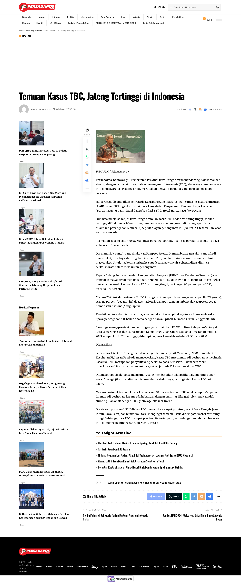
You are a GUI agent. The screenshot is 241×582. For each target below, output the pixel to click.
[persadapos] (37, 7)
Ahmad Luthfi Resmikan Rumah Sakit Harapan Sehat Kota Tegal (131, 461)
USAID (178, 482)
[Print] (205, 109)
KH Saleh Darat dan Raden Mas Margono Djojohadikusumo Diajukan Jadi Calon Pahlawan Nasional (42, 197)
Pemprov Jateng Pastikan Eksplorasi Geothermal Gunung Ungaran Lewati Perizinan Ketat (40, 285)
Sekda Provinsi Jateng (164, 482)
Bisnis (22, 161)
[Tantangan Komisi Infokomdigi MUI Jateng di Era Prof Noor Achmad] (31, 323)
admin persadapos (40, 109)
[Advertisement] (120, 63)
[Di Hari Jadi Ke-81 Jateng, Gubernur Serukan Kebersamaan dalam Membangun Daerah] (31, 496)
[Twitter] (155, 7)
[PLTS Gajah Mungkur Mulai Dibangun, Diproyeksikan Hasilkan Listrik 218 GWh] (31, 454)
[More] (210, 109)
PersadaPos (146, 482)
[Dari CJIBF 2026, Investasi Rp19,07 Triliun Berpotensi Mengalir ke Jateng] (31, 132)
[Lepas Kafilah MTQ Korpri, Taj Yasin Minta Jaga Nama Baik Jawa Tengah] (31, 411)
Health (26, 36)
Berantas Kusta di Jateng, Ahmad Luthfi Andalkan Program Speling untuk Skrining (140, 467)
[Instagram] (159, 7)
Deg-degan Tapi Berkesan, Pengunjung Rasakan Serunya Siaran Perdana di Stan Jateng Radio (42, 387)
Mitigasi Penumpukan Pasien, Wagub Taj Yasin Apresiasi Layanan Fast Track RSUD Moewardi (145, 455)
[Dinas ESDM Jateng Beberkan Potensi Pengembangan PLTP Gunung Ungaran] (31, 221)
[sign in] (198, 20)
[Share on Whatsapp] (87, 157)
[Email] (200, 109)
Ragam (23, 207)
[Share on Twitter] (195, 109)
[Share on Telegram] (87, 165)
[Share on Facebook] (190, 109)
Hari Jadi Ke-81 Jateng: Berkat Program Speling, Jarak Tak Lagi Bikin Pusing (137, 443)
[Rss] (163, 7)
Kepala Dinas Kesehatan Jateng (123, 482)
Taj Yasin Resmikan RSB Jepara (114, 449)
